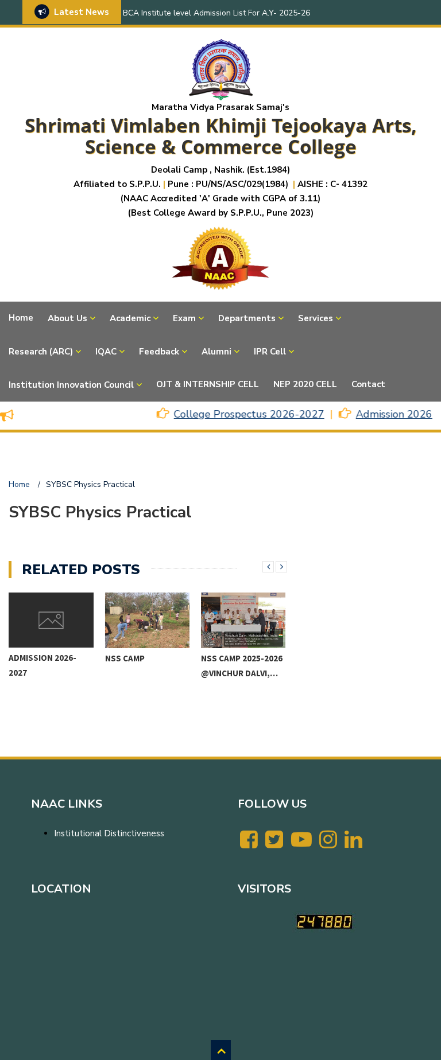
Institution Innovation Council (71, 385)
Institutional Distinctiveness (109, 833)
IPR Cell (270, 351)
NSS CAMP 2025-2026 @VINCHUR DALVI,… (146, 666)
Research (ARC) (41, 351)
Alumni (216, 351)
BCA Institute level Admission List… (235, 672)
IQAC (106, 351)
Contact (368, 384)
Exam (184, 318)
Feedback (159, 351)
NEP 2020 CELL (305, 384)
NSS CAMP (29, 658)
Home (21, 318)
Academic (130, 318)
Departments (247, 318)
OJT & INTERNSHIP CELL (207, 384)
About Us (67, 318)
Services (315, 318)
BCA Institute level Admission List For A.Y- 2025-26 (216, 12)
